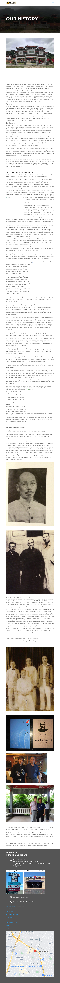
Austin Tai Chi (9, 909)
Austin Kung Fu (10, 911)
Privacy (7, 925)
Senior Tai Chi (9, 917)
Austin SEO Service (10, 906)
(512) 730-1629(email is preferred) (23, 901)
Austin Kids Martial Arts (12, 914)
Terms (7, 928)
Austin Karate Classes (11, 922)
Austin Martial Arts (10, 920)
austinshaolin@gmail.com (21, 897)
